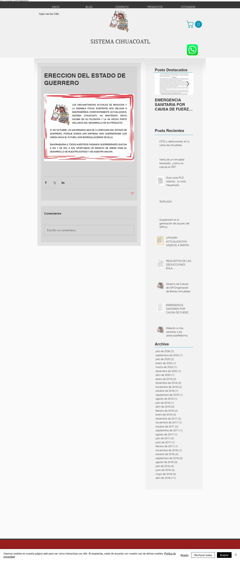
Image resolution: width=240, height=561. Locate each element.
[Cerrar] (236, 555)
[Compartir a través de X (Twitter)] (54, 182)
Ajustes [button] (184, 555)
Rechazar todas (203, 555)
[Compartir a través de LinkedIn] (63, 182)
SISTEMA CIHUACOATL (120, 41)
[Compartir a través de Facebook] (45, 182)
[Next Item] (187, 84)
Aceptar (224, 555)
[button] (195, 24)
